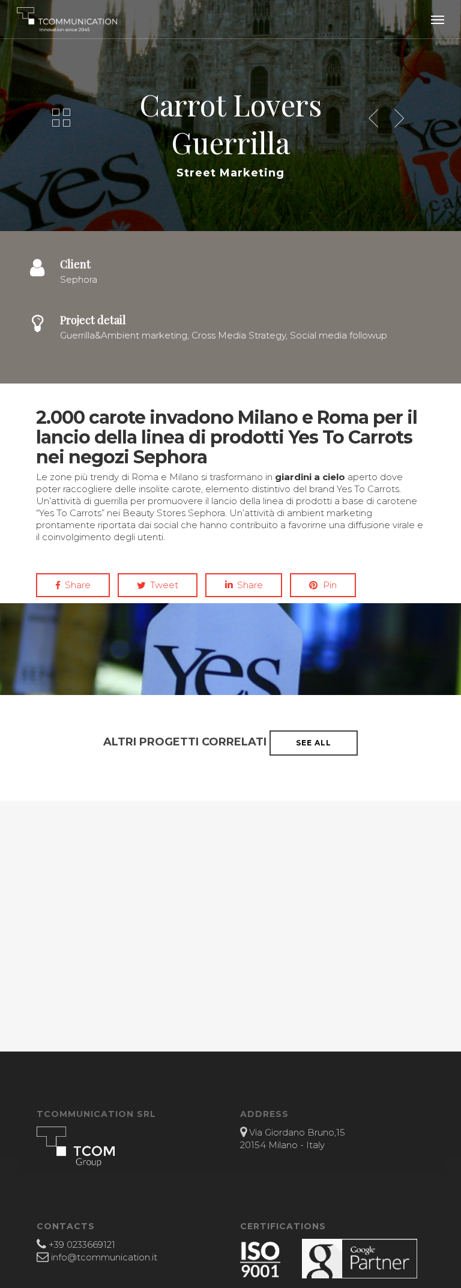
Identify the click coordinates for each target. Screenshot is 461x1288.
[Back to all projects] (61, 117)
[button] (437, 19)
